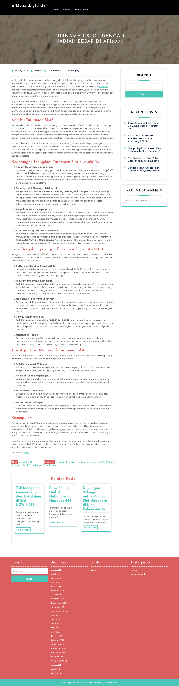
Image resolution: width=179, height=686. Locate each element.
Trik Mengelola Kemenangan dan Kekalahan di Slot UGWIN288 (28, 496)
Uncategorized (138, 574)
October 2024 (57, 656)
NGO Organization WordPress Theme (81, 682)
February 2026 (57, 590)
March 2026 (56, 586)
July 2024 (55, 669)
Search (144, 75)
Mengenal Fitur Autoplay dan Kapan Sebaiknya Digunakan (143, 169)
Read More (23, 529)
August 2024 (57, 665)
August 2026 (57, 570)
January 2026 (57, 594)
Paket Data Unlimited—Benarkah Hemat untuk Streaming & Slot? (140, 138)
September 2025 (59, 611)
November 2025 (58, 603)
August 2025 (57, 615)
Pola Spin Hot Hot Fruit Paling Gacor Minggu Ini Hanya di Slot (144, 159)
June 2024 (56, 673)
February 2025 (57, 640)
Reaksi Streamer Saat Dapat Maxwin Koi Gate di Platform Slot (143, 125)
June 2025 (56, 623)
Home (56, 9)
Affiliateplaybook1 (28, 6)
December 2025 (58, 598)
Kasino (66, 9)
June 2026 (56, 578)
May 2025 (55, 627)
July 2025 (55, 619)
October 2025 (57, 607)
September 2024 (59, 661)
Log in (93, 570)
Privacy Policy (81, 9)
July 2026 (55, 574)
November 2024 (58, 652)
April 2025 (55, 632)
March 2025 (56, 636)
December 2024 (58, 648)
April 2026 (55, 582)
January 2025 (57, 644)
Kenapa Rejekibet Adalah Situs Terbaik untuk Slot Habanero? (144, 150)
